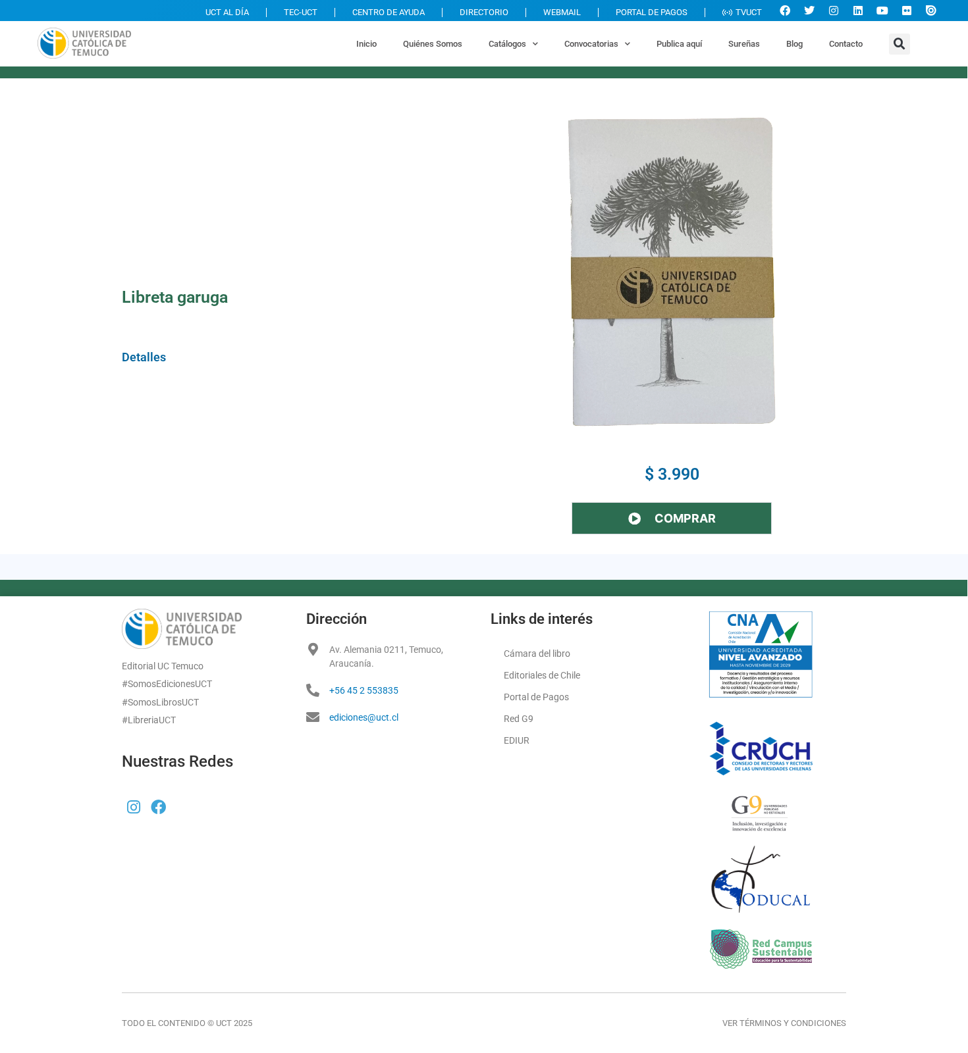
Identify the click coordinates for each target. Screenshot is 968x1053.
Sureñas (744, 44)
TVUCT (749, 12)
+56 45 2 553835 (363, 690)
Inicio (366, 44)
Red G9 (518, 718)
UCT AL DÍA (227, 12)
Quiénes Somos (432, 44)
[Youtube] (882, 10)
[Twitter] (809, 10)
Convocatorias (591, 44)
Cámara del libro (537, 653)
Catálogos (507, 44)
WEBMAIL (562, 12)
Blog (794, 44)
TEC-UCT (300, 12)
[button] (899, 44)
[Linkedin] (858, 10)
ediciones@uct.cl (363, 717)
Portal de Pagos (536, 697)
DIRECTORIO (484, 12)
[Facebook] (784, 10)
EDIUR (516, 740)
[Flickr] (906, 10)
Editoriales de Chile (542, 675)
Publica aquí (679, 44)
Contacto (846, 44)
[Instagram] (833, 10)
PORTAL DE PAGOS (651, 12)
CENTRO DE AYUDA (388, 12)
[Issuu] (931, 10)
